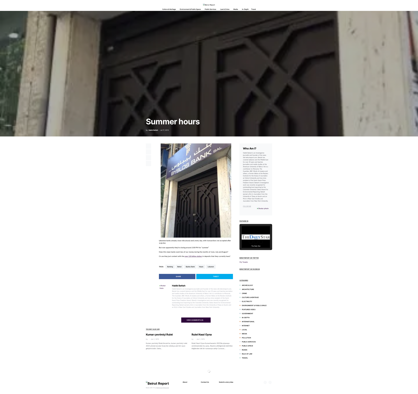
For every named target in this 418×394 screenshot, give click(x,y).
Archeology (247, 285)
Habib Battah (153, 130)
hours (201, 267)
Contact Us (205, 382)
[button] (271, 9)
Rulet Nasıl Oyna (202, 334)
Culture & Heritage (250, 297)
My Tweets (243, 262)
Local (244, 330)
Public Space (247, 346)
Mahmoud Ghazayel (162, 388)
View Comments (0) (195, 320)
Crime (244, 293)
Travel (245, 358)
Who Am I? (249, 148)
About (185, 382)
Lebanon (211, 267)
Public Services (249, 342)
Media (244, 334)
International (248, 322)
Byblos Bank (190, 267)
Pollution (246, 338)
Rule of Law (247, 354)
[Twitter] (270, 382)
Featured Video (248, 309)
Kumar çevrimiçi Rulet (159, 334)
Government (247, 313)
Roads (244, 350)
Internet (246, 326)
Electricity (247, 301)
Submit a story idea (226, 382)
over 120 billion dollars (193, 256)
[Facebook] (265, 382)
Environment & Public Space (254, 305)
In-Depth (246, 317)
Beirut (179, 267)
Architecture (248, 289)
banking (170, 267)
